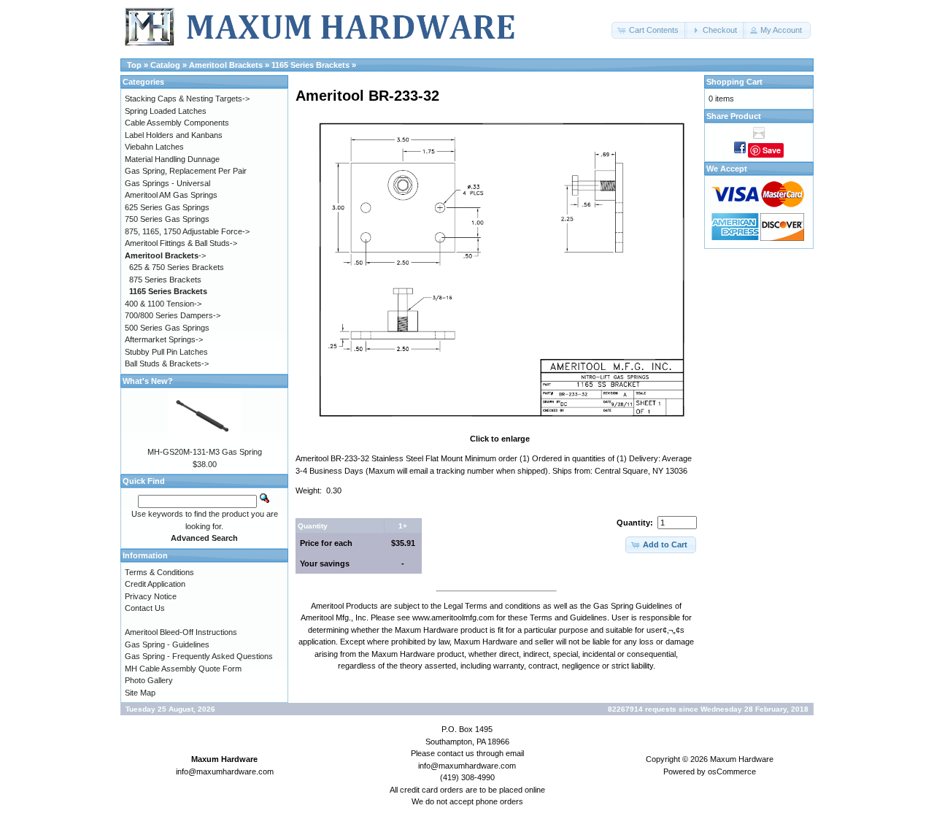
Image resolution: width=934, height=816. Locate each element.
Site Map (140, 692)
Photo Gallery (149, 680)
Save (772, 150)
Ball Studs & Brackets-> (167, 363)
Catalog (165, 65)
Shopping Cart (734, 81)
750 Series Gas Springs (167, 219)
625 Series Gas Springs (167, 207)
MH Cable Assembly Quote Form (183, 668)
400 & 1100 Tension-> (163, 303)
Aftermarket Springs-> (164, 339)
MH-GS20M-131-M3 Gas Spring (204, 451)
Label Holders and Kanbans (174, 135)
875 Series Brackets (165, 279)
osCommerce (732, 771)
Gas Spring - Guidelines (167, 644)
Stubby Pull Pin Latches (166, 351)
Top (134, 65)
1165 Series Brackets (310, 65)
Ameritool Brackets (226, 65)
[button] (649, 30)
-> (165, 255)
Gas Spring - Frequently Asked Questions (199, 656)
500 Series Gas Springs (167, 327)
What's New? (148, 381)
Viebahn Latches (154, 146)
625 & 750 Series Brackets (176, 267)
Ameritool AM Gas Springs (171, 194)
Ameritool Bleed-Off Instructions (181, 632)
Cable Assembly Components (177, 122)
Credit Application (155, 584)
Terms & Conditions (159, 572)
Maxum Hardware (741, 759)
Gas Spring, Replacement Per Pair (186, 170)
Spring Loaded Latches (166, 111)
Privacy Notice (151, 596)
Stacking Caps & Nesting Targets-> (187, 98)
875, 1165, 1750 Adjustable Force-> (187, 231)
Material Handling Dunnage (172, 159)
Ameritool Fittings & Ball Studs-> (181, 243)
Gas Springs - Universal (167, 183)
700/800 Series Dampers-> (172, 315)
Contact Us (145, 608)
